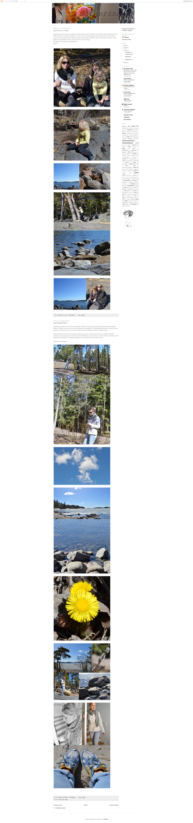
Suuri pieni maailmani (129, 109)
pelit (130, 172)
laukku (132, 155)
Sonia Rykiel (125, 192)
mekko (126, 165)
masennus (131, 164)
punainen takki (135, 178)
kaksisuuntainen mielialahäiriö (128, 141)
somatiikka (134, 190)
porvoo (123, 177)
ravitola (123, 185)
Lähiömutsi (127, 117)
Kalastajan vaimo (128, 114)
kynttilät (124, 155)
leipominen (126, 157)
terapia (123, 197)
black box (131, 128)
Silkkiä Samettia (128, 104)
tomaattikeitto (130, 197)
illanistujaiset (125, 135)
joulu (127, 137)
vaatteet (126, 200)
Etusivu (86, 805)
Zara (128, 206)
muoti (135, 169)
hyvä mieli (135, 133)
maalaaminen (125, 164)
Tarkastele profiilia (126, 39)
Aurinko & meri (61, 30)
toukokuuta (128, 52)
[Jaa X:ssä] (81, 315)
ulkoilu (137, 199)
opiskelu (129, 170)
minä (123, 169)
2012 (125, 62)
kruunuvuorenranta (126, 153)
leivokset (134, 157)
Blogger (106, 819)
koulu (136, 152)
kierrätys (124, 146)
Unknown (126, 37)
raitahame (131, 182)
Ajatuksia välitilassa (129, 85)
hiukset (124, 133)
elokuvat (129, 130)
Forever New (134, 131)
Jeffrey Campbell (133, 135)
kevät (133, 145)
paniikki (124, 172)
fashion (128, 131)
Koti (129, 152)
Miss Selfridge (129, 169)
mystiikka (124, 170)
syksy (135, 192)
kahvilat (135, 138)
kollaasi (123, 152)
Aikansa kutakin (127, 100)
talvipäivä (129, 195)
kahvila (129, 138)
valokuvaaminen (133, 200)
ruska (130, 187)
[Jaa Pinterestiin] (84, 315)
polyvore (135, 175)
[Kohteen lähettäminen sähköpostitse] (78, 315)
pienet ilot (128, 175)
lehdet (137, 155)
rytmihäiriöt (134, 187)
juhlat (125, 138)
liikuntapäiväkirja (133, 158)
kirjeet (133, 148)
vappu (66, 799)
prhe (128, 177)
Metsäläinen (60, 323)
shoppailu (137, 189)
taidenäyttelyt (134, 194)
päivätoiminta (127, 180)
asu (133, 126)
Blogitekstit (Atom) (60, 808)
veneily (135, 202)
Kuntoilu (134, 153)
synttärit (124, 194)
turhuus (123, 199)
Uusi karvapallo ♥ (128, 111)
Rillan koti (126, 99)
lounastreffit (136, 160)
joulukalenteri (136, 136)
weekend (124, 206)
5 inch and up (127, 92)
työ (132, 199)
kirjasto (135, 146)
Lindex (123, 160)
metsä (134, 165)
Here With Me (127, 119)
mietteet (135, 167)
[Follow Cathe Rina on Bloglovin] (128, 226)
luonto (60, 799)
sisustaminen (126, 190)
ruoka (125, 187)
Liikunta (124, 158)
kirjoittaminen (125, 150)
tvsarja (128, 199)
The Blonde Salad (128, 68)
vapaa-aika (124, 202)
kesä (128, 145)
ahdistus (124, 126)
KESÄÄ (125, 105)
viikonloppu (134, 204)
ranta (136, 182)
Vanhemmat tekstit (114, 805)
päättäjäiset (124, 182)
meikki (137, 164)
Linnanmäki (129, 160)
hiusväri (129, 133)
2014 (125, 47)
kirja (129, 146)
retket (137, 185)
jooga (123, 136)
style (131, 192)
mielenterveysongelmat (127, 167)
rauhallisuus (124, 183)
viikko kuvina (125, 204)
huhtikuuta (128, 59)
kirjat (123, 148)
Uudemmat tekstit (58, 805)
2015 (125, 45)
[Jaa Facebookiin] (82, 315)
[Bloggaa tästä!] (79, 315)
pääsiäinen (135, 180)
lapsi (129, 155)
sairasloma (130, 189)
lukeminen (127, 162)
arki (129, 126)
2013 (125, 50)
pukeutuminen (134, 177)
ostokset (135, 170)
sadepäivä (124, 189)
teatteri (135, 195)
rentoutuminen (130, 185)
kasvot (123, 145)
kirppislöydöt (134, 150)
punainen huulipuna (126, 178)
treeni (136, 197)
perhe (63, 799)
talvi (123, 195)
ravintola (132, 184)
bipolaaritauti (125, 128)
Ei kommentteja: (71, 315)
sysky (129, 194)
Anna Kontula (127, 78)
